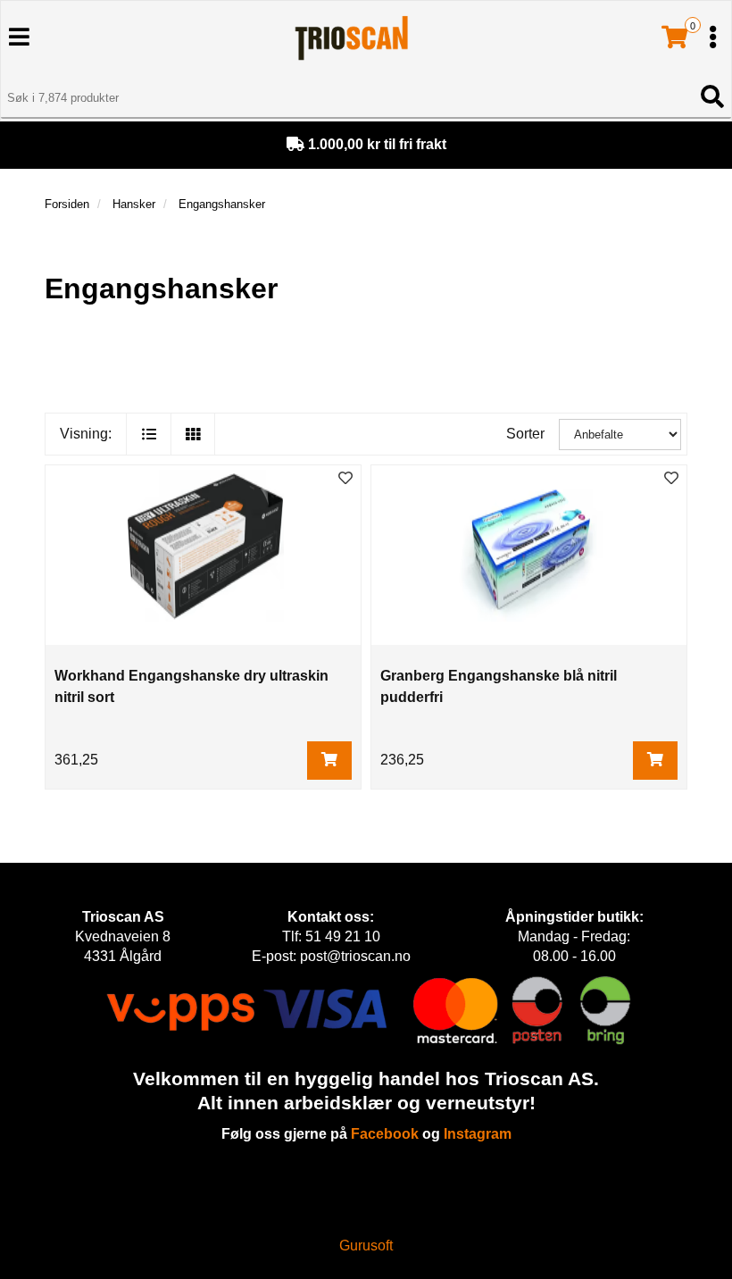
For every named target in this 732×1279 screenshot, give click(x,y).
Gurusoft (366, 1245)
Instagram (478, 1133)
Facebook (385, 1133)
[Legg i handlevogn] (329, 760)
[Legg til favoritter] (345, 479)
